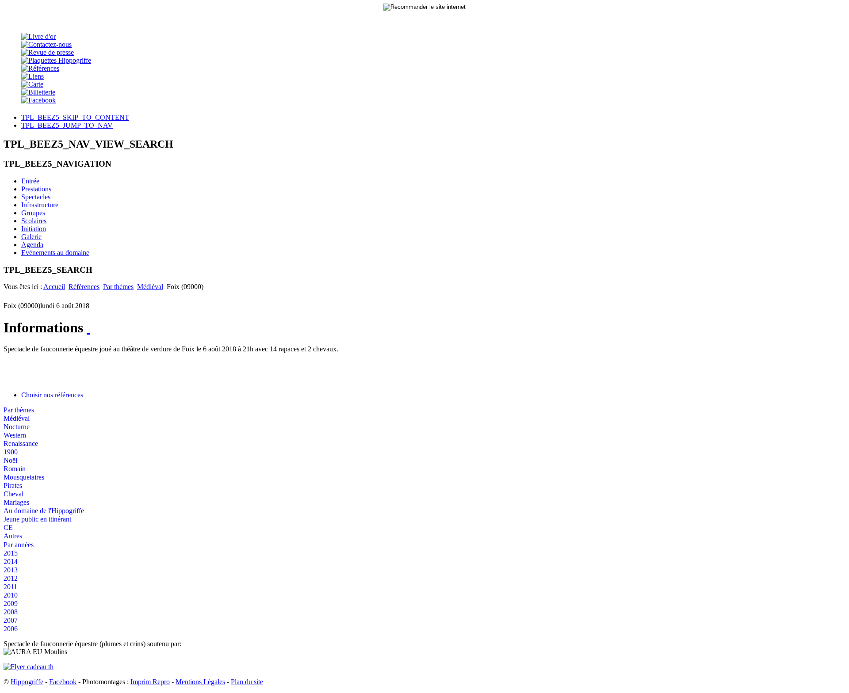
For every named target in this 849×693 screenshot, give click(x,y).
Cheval (13, 494)
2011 (10, 586)
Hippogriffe (27, 681)
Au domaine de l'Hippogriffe (44, 510)
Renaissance (21, 443)
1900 (11, 452)
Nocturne (17, 426)
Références (84, 286)
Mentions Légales (200, 681)
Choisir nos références (52, 395)
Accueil (54, 286)
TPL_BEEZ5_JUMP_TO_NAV (67, 125)
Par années (19, 544)
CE (8, 527)
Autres (13, 536)
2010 (11, 595)
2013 (11, 570)
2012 (11, 578)
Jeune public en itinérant (37, 519)
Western (15, 435)
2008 (11, 612)
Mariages (16, 502)
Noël (10, 460)
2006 (11, 628)
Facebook (62, 681)
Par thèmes (118, 286)
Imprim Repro (150, 681)
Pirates (13, 485)
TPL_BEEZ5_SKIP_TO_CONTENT (75, 117)
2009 (11, 603)
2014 (11, 561)
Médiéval (150, 286)
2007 (11, 620)
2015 (11, 553)
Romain (15, 468)
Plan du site (247, 681)
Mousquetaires (24, 477)
